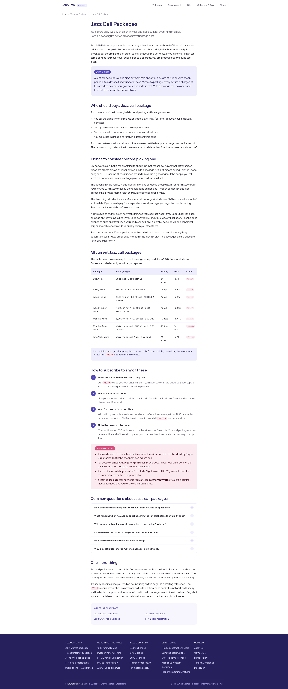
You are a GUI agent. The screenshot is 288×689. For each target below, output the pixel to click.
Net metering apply (139, 667)
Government (175, 5)
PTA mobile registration (157, 618)
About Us (199, 647)
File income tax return (140, 662)
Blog (223, 5)
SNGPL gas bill (136, 652)
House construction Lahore (175, 647)
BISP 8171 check (137, 657)
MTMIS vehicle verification (110, 657)
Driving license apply (107, 662)
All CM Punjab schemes (108, 667)
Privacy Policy (200, 657)
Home (64, 14)
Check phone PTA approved (79, 667)
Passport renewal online (109, 652)
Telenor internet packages (78, 652)
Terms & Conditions (204, 662)
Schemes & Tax (206, 5)
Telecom (157, 5)
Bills (190, 5)
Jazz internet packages (106, 613)
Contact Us (200, 652)
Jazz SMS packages (155, 613)
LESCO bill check (138, 647)
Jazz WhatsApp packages (107, 618)
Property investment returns (176, 671)
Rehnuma (74, 5)
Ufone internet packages (77, 657)
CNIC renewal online (107, 647)
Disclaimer (199, 667)
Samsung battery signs (173, 652)
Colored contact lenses (174, 657)
